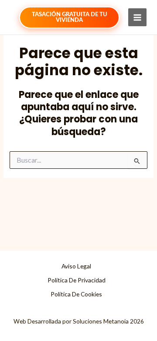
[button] (69, 17)
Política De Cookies (76, 294)
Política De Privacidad (77, 280)
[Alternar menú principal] (137, 17)
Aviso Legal (76, 266)
